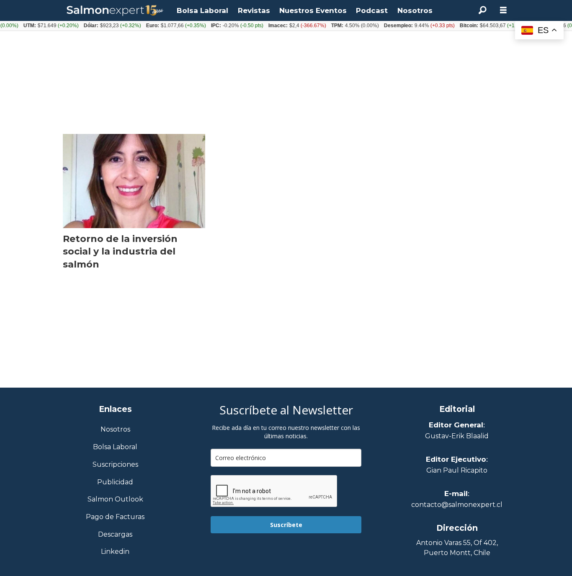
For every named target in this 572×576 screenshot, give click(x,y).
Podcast (372, 10)
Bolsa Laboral (202, 10)
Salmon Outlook (115, 499)
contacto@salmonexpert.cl (456, 505)
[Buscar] (482, 10)
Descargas (115, 534)
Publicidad (115, 482)
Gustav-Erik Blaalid (457, 436)
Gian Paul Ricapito (456, 470)
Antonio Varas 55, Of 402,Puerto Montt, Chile (457, 548)
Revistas (254, 10)
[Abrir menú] (503, 10)
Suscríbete (286, 525)
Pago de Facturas (115, 517)
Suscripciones (115, 465)
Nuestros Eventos (313, 10)
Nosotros (415, 10)
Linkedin (115, 552)
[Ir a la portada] (115, 10)
